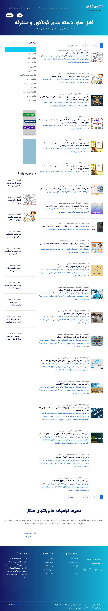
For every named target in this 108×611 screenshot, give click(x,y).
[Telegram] (101, 569)
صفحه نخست (63, 8)
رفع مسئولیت (48, 566)
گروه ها (75, 566)
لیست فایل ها (73, 562)
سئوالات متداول (47, 570)
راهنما (10, 8)
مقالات (76, 570)
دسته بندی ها (53, 8)
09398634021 (96, 564)
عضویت (9, 15)
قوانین (50, 558)
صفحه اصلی (71, 29)
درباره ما (35, 8)
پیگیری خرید (27, 8)
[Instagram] (90, 569)
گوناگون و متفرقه (52, 29)
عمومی (62, 29)
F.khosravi (15, 605)
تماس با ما (42, 8)
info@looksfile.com (94, 560)
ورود (19, 15)
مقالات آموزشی (18, 8)
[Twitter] (95, 569)
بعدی (71, 45)
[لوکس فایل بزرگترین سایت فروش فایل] (29, 122)
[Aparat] (84, 569)
